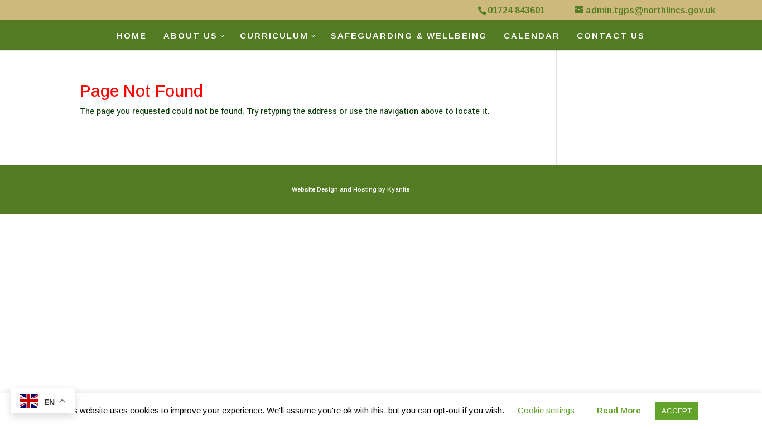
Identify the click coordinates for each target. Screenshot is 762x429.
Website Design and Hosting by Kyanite (350, 189)
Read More (619, 410)
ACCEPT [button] (677, 411)
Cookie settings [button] (546, 410)
